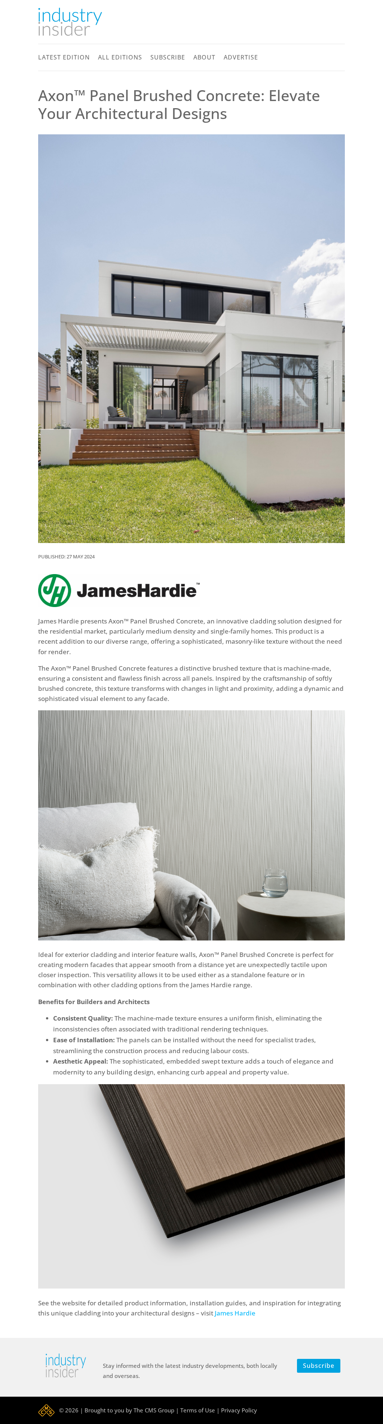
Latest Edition (64, 58)
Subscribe (167, 58)
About (204, 58)
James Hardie (236, 1313)
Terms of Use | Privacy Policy (218, 1410)
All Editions (120, 58)
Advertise (241, 58)
